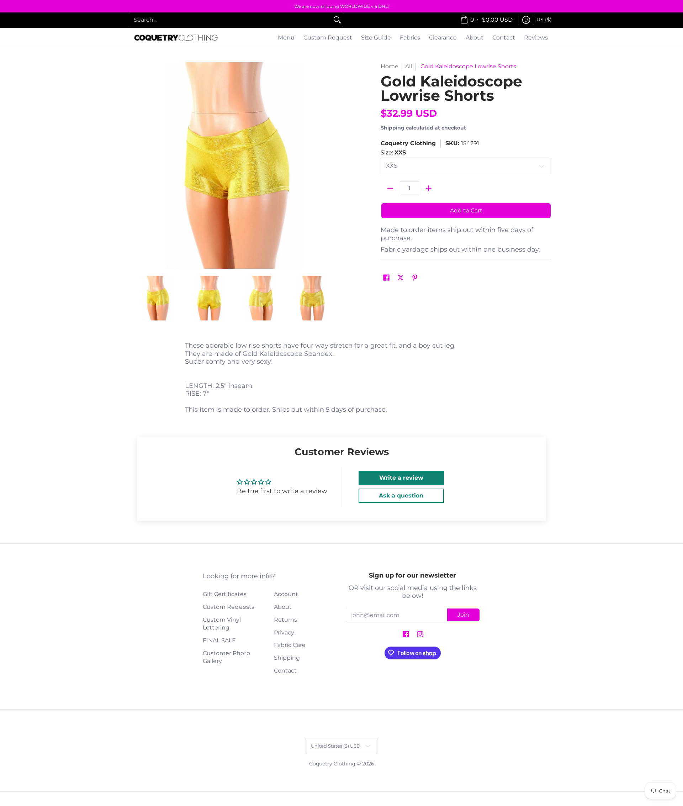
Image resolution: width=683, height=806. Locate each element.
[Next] (333, 165)
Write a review (401, 477)
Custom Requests (228, 607)
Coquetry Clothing (408, 143)
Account (286, 594)
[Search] (337, 20)
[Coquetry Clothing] (176, 38)
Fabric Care (290, 645)
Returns (285, 619)
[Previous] (136, 165)
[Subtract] (390, 188)
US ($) (544, 19)
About (283, 607)
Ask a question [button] (401, 495)
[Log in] (526, 20)
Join (463, 614)
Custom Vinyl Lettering (222, 623)
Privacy (284, 632)
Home (389, 66)
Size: (393, 152)
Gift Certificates (225, 594)
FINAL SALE (219, 640)
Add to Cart (466, 210)
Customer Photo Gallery (226, 657)
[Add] (428, 188)
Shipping (392, 128)
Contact (285, 670)
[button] (386, 278)
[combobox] (231, 20)
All (408, 66)
